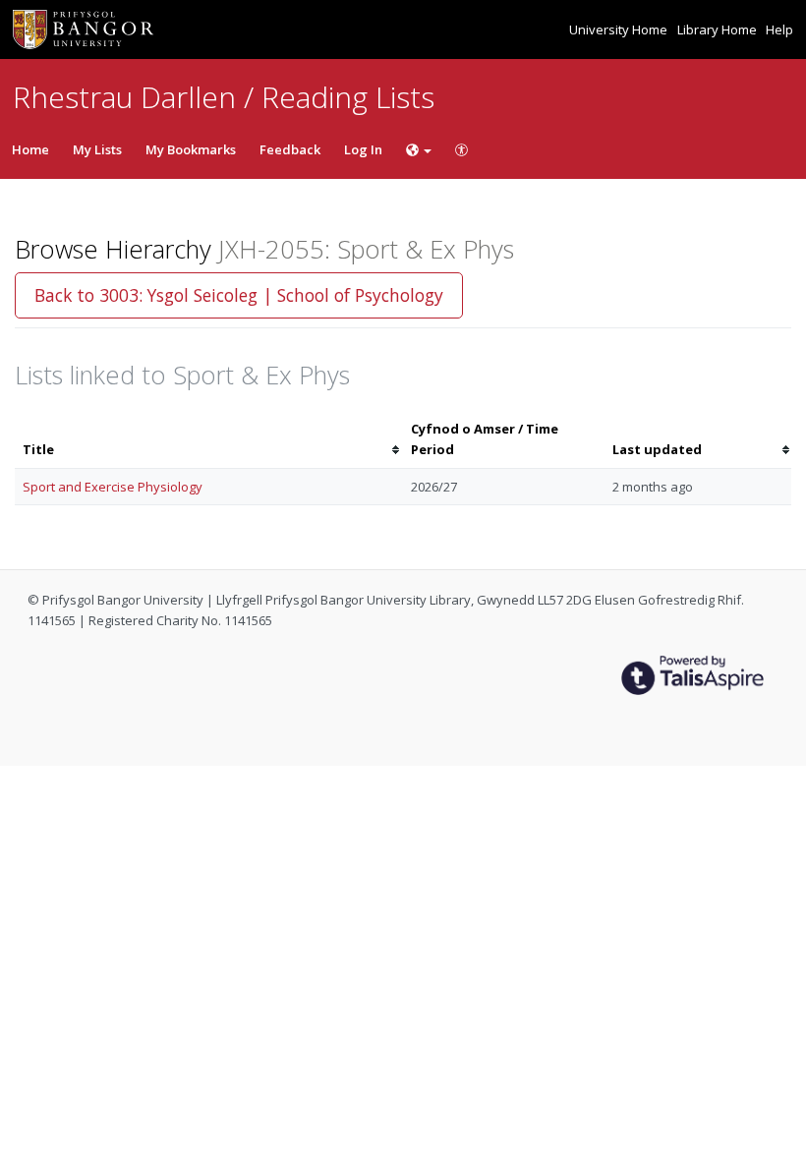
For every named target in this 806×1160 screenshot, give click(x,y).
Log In (363, 149)
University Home (619, 29)
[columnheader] (209, 439)
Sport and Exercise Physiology (112, 486)
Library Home (718, 29)
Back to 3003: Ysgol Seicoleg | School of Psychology (238, 295)
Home (30, 149)
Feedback (289, 149)
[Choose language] (418, 149)
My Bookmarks (190, 149)
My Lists (97, 149)
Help (779, 29)
